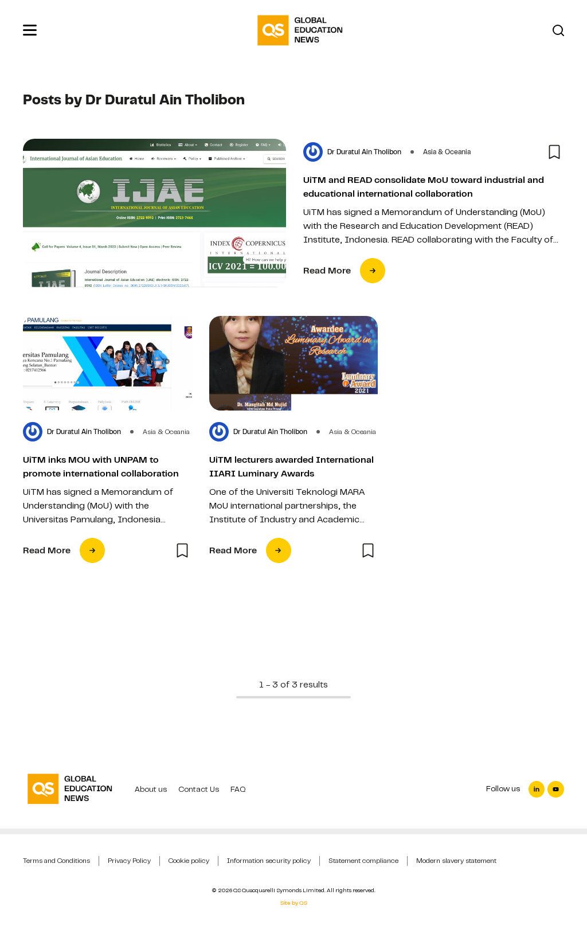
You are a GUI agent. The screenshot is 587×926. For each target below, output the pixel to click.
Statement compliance (363, 860)
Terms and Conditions (56, 860)
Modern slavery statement (456, 860)
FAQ (238, 789)
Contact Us (198, 789)
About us (151, 789)
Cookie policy (189, 860)
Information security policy (269, 860)
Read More (327, 270)
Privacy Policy (129, 860)
